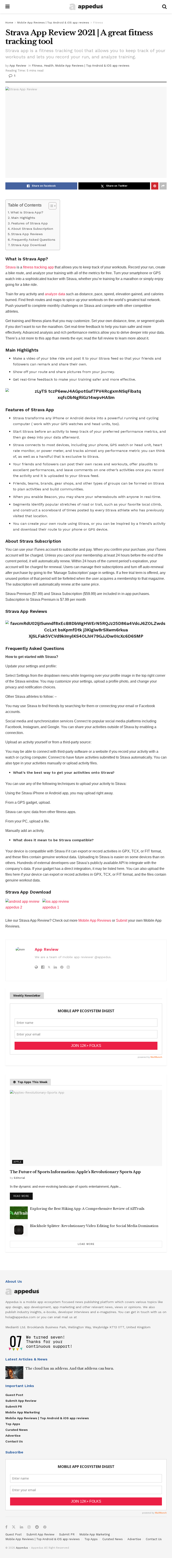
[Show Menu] (7, 6)
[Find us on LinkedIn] (21, 1527)
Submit (121, 920)
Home (9, 22)
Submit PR (13, 1406)
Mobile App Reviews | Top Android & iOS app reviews (53, 22)
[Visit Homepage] (86, 7)
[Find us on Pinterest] (44, 1527)
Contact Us (14, 1441)
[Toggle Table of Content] (50, 206)
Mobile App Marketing (22, 1412)
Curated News (16, 1430)
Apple (17, 1161)
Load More (86, 1244)
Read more (23, 1195)
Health (49, 65)
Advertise (13, 1435)
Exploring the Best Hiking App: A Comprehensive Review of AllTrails (87, 1209)
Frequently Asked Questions (33, 240)
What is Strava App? (27, 212)
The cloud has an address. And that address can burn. (70, 1368)
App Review (17, 65)
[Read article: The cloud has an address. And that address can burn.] (14, 1372)
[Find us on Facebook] (6, 1527)
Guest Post (14, 1395)
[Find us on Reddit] (37, 1527)
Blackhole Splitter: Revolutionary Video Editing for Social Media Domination (94, 1226)
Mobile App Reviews (94, 920)
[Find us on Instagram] (29, 1527)
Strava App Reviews (27, 234)
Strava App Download (28, 245)
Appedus (22, 1547)
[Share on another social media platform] (163, 186)
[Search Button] (164, 6)
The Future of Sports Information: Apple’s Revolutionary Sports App (75, 1172)
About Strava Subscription (32, 229)
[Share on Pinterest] (154, 186)
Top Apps (12, 1424)
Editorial (19, 1177)
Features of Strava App (29, 223)
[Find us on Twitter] (13, 1527)
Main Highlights (23, 218)
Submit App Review (20, 1400)
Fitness (98, 22)
